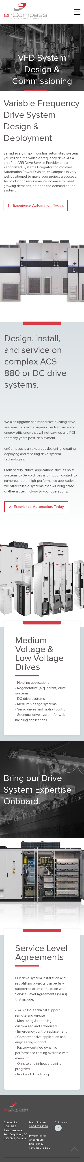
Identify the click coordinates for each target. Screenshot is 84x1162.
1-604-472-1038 (38, 1126)
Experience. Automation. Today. (38, 205)
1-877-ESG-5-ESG (39, 1148)
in (58, 1128)
